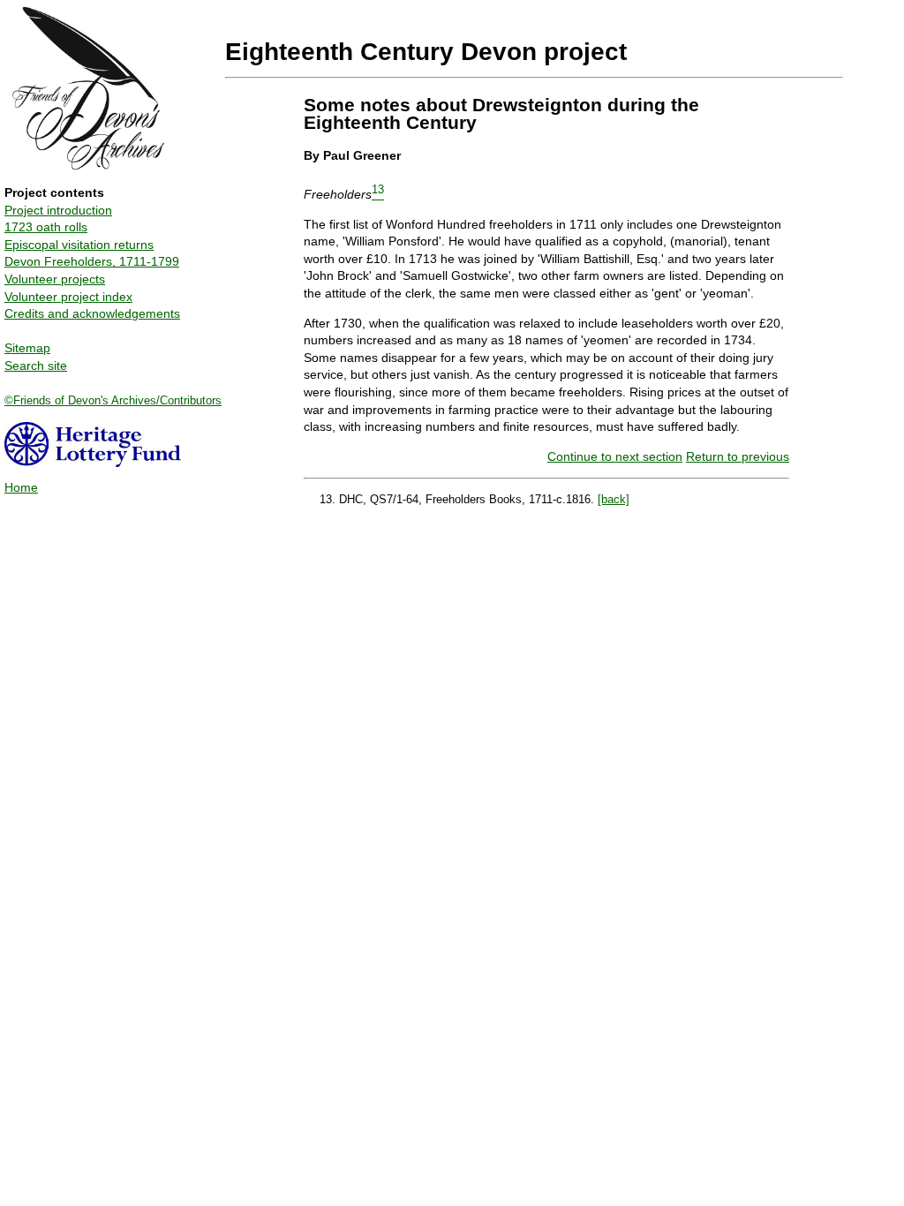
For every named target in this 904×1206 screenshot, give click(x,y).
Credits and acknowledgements (92, 313)
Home (21, 487)
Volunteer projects (54, 279)
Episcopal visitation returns (79, 244)
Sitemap (27, 348)
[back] (613, 499)
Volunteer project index (68, 297)
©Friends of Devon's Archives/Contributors (113, 400)
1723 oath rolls (45, 227)
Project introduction (58, 210)
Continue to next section (614, 456)
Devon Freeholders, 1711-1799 (91, 261)
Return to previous (737, 456)
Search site (35, 365)
